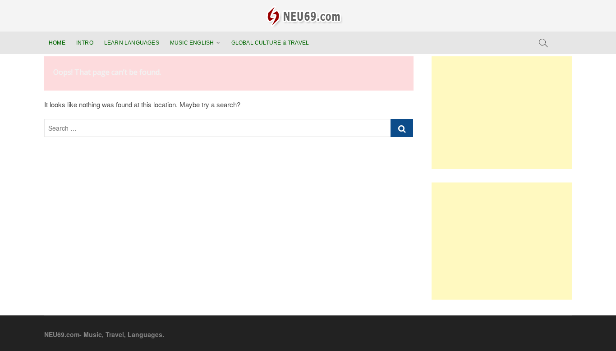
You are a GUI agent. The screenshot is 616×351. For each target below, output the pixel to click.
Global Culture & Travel (270, 43)
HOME (57, 43)
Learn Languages (131, 43)
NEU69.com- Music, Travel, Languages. (104, 334)
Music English (192, 43)
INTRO (84, 43)
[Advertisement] (502, 112)
